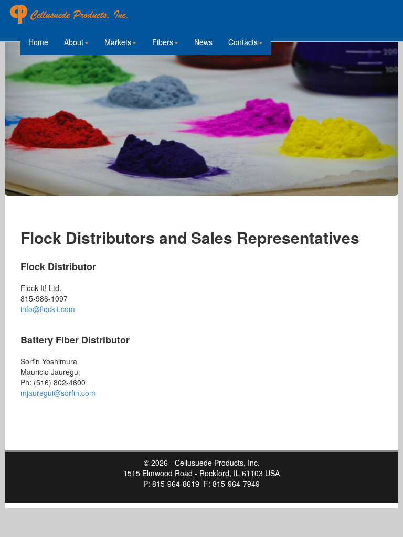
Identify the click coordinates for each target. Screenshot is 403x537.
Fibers (162, 42)
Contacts (243, 42)
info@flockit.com (47, 309)
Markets (117, 42)
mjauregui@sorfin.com (58, 393)
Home (38, 42)
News (203, 42)
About (73, 42)
